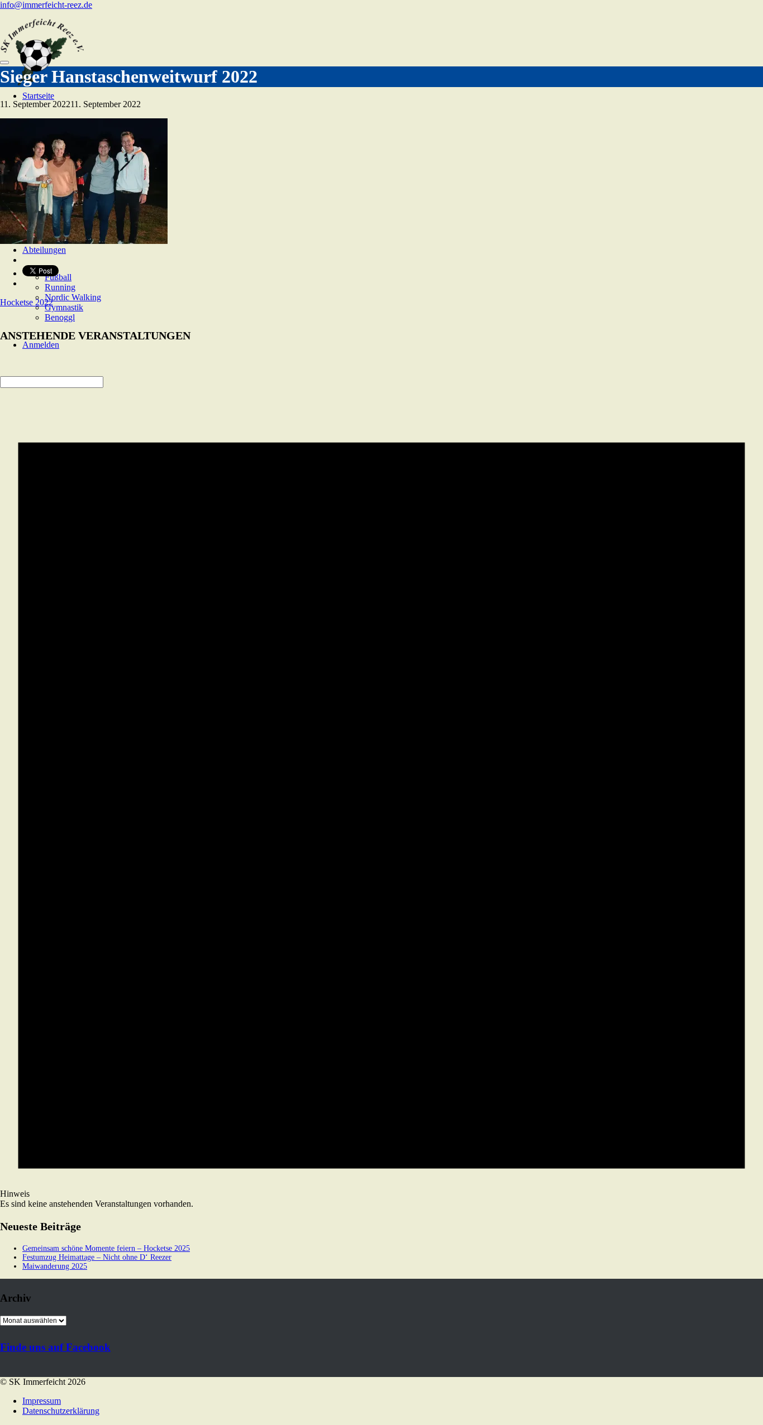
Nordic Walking (73, 297)
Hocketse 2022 (26, 302)
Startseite (38, 95)
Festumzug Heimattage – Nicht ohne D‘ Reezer (96, 1257)
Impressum (41, 1400)
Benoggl (60, 317)
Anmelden (40, 344)
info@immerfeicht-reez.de (46, 4)
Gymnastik (64, 307)
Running (60, 287)
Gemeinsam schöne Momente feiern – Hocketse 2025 (106, 1248)
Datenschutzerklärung (60, 1411)
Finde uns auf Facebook (55, 1347)
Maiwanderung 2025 (54, 1266)
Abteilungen (44, 250)
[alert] (381, 780)
